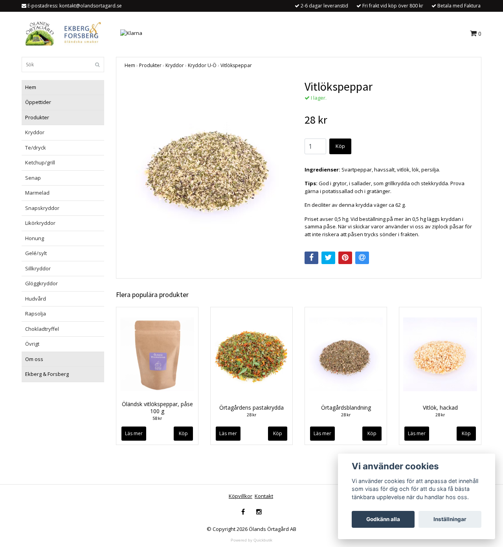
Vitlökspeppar (236, 65)
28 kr (251, 415)
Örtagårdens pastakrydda (251, 407)
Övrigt (32, 343)
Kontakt (264, 496)
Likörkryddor (40, 222)
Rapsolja (35, 313)
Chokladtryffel (42, 328)
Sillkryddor (38, 268)
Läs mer (134, 433)
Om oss (34, 359)
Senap (33, 177)
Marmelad (37, 192)
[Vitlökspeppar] (209, 163)
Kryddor (34, 132)
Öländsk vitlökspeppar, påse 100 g (157, 407)
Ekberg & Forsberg (47, 373)
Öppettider (38, 102)
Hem (30, 87)
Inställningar (449, 519)
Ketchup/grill (40, 162)
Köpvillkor (240, 496)
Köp (340, 146)
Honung (34, 238)
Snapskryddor (42, 208)
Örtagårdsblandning (346, 407)
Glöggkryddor (41, 283)
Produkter (37, 117)
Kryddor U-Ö (202, 65)
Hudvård (35, 298)
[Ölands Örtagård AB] (62, 32)
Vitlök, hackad (440, 407)
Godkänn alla (383, 519)
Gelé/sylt (36, 253)
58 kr (157, 418)
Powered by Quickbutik (251, 540)
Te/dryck (35, 147)
